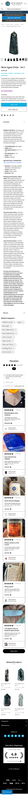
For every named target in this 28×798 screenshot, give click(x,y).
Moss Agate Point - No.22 (20, 709)
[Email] (4, 115)
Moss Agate (6, 326)
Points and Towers (8, 344)
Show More (12, 420)
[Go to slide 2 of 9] (26, 59)
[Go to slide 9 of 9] (2, 59)
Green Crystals (6, 352)
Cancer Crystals (7, 337)
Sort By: (16, 386)
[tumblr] (8, 735)
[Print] (7, 115)
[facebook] (19, 735)
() (26, 3)
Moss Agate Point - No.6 (6, 684)
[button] (14, 15)
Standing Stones (7, 348)
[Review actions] (23, 410)
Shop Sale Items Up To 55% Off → (14, 12)
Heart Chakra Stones (8, 333)
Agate (20, 322)
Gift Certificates (14, 769)
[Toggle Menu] (2, 3)
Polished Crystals (7, 322)
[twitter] (15, 735)
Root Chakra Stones (8, 329)
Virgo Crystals (6, 341)
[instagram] (5, 735)
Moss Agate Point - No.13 (20, 684)
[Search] (1, 9)
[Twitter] (10, 115)
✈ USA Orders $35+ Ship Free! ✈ (14, 20)
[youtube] (22, 735)
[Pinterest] (13, 115)
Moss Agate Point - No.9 (6, 709)
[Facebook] (2, 115)
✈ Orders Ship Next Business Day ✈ (14, 15)
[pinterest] (12, 735)
